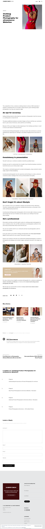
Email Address (27, 485)
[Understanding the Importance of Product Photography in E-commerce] (36, 312)
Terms (4, 508)
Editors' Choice (27, 521)
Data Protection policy (7, 507)
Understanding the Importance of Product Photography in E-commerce (35, 319)
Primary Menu (39, 1)
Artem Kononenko (21, 154)
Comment (5, 428)
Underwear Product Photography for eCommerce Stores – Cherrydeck (23, 399)
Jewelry (4, 281)
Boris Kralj (29, 264)
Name (4, 445)
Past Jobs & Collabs (27, 528)
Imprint (4, 509)
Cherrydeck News (27, 518)
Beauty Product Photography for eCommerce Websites (21, 319)
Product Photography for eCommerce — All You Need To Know (8, 319)
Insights (4, 10)
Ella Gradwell (31, 198)
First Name (26, 490)
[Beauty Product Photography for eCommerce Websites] (22, 312)
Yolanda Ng (24, 264)
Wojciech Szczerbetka (23, 198)
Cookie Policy (24, 527)
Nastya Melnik (17, 264)
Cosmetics (9, 281)
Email (4, 451)
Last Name (26, 495)
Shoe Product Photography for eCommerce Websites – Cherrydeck (22, 390)
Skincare (16, 281)
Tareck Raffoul (15, 198)
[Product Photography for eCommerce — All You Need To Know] (8, 312)
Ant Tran (15, 154)
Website (4, 457)
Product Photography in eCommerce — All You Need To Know (21, 409)
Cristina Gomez (29, 154)
